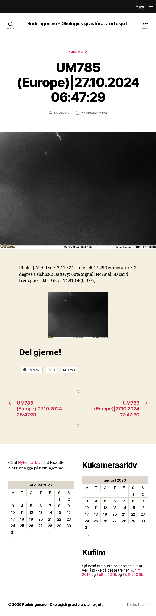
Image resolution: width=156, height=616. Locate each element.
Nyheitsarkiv (29, 462)
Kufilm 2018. (107, 574)
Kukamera (78, 52)
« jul (13, 539)
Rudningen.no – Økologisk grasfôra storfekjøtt (62, 604)
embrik (64, 113)
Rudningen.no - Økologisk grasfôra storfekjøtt (78, 23)
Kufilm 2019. (133, 574)
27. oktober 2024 (94, 113)
